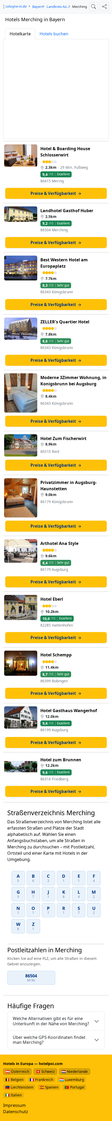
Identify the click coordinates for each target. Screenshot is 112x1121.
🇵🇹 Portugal (74, 1087)
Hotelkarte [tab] (20, 34)
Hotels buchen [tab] (54, 34)
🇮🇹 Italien (13, 1094)
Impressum (14, 1105)
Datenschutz (15, 1111)
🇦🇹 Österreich (17, 1071)
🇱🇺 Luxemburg (71, 1079)
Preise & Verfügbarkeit (56, 193)
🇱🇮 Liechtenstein (19, 1087)
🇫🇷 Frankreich (41, 1079)
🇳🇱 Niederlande (74, 1071)
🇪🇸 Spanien (49, 1087)
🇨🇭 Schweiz (45, 1071)
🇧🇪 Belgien (14, 1079)
